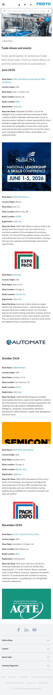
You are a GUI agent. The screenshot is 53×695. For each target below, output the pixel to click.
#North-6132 (21, 469)
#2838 (18, 216)
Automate (17, 274)
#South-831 (21, 294)
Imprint (3, 677)
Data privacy (12, 677)
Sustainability (23, 677)
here (20, 106)
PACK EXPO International (23, 449)
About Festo (7, 41)
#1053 (18, 387)
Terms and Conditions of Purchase (41, 677)
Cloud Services (30, 683)
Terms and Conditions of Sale (14, 683)
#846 (18, 101)
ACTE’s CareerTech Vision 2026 (26, 534)
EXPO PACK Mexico (21, 196)
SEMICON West (19, 367)
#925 (18, 553)
